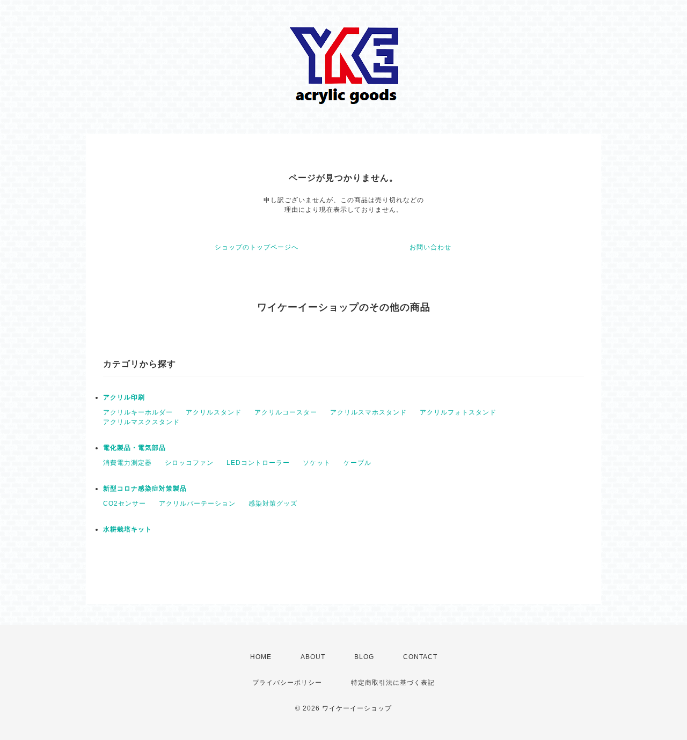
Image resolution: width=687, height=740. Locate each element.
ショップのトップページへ (256, 247)
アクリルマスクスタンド (141, 422)
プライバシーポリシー (287, 682)
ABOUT (313, 657)
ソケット (317, 463)
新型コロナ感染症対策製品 (145, 488)
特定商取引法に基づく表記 (393, 682)
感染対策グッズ (273, 503)
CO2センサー (124, 503)
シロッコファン (189, 463)
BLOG (364, 657)
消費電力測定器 (127, 463)
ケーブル (357, 463)
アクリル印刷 (124, 397)
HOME (261, 657)
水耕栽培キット (127, 529)
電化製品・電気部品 (134, 448)
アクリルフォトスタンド (458, 412)
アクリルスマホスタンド (368, 412)
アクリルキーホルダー (138, 412)
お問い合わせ (430, 247)
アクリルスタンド (214, 412)
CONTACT (420, 657)
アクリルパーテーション (197, 503)
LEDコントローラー (258, 463)
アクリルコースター (285, 412)
